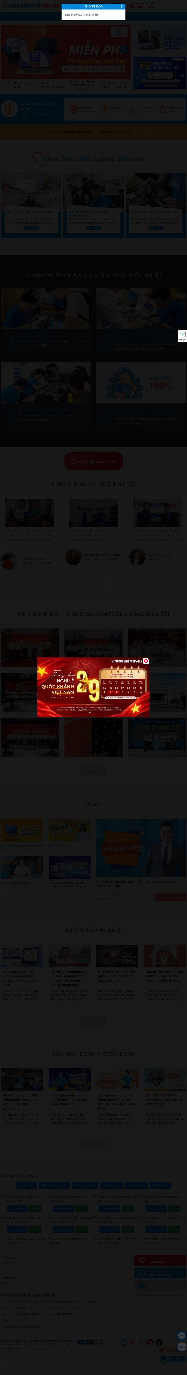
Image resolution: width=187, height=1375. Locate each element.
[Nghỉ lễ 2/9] (93, 687)
